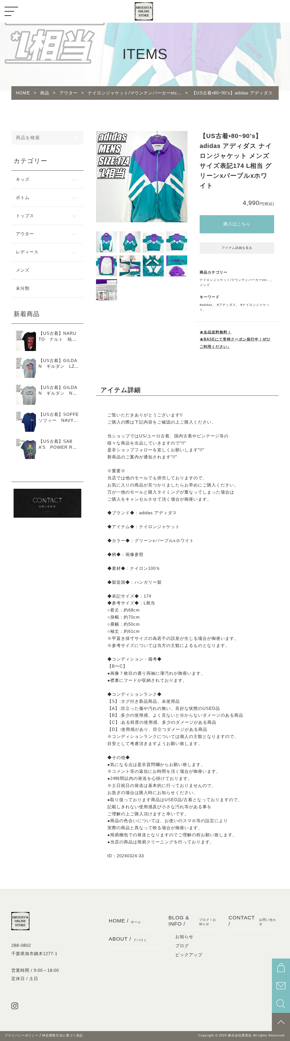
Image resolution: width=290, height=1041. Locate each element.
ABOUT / (128, 939)
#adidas (206, 304)
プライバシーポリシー (22, 1035)
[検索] (77, 138)
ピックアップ (188, 955)
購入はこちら (237, 224)
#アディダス (226, 304)
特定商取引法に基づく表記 (62, 1035)
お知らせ (184, 936)
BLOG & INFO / (192, 921)
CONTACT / (252, 921)
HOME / (125, 921)
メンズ (205, 285)
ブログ (182, 945)
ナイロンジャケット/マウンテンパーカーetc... (235, 280)
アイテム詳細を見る (237, 247)
